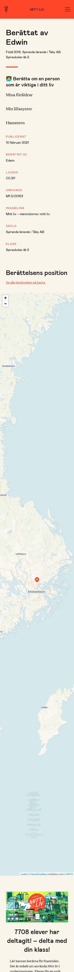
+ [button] (5, 297)
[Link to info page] (6, 9)
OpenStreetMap (38, 874)
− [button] (5, 303)
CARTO (69, 874)
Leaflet (24, 874)
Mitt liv (37, 9)
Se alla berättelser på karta (25, 282)
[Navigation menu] (67, 9)
